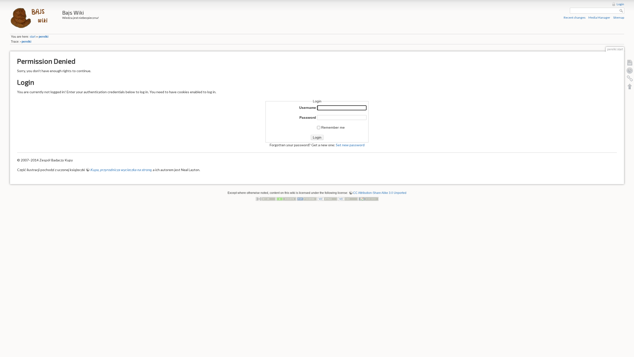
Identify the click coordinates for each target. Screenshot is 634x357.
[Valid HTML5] (327, 198)
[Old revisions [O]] (630, 70)
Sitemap (618, 17)
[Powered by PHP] (307, 198)
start (32, 36)
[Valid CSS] (348, 198)
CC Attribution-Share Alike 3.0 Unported (379, 193)
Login (620, 4)
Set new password (350, 145)
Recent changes (574, 17)
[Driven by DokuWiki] (368, 198)
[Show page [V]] (630, 62)
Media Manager (599, 17)
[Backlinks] (630, 78)
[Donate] (286, 198)
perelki (43, 36)
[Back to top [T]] (630, 86)
